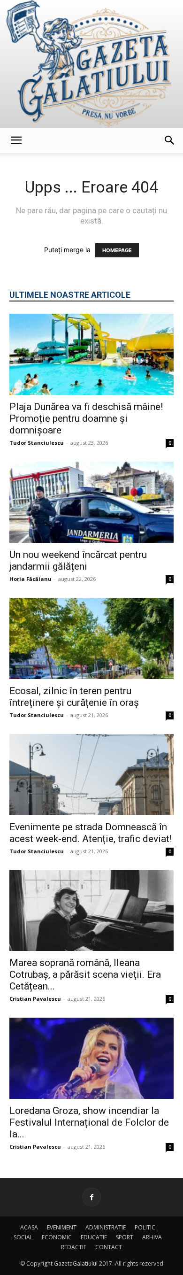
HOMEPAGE (117, 250)
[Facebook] (91, 1197)
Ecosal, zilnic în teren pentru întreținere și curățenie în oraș (74, 696)
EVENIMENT (61, 1227)
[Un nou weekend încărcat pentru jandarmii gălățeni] (91, 502)
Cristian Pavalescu (35, 998)
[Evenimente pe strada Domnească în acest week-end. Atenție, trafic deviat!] (91, 774)
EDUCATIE (94, 1237)
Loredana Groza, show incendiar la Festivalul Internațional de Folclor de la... (89, 1122)
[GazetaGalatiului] (91, 64)
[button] (16, 140)
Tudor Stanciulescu (36, 442)
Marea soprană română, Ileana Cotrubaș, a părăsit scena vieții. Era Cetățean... (85, 974)
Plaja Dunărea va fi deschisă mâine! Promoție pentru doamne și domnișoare (86, 418)
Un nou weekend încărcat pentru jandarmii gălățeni (78, 560)
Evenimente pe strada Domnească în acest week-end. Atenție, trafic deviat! (90, 832)
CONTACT (108, 1247)
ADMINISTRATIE (105, 1227)
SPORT (124, 1237)
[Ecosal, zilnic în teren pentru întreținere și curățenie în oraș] (91, 638)
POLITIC (145, 1227)
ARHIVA (152, 1237)
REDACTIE (73, 1247)
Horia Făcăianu (30, 578)
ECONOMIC (57, 1237)
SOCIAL (23, 1237)
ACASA (29, 1227)
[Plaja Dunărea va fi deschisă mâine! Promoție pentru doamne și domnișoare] (91, 354)
